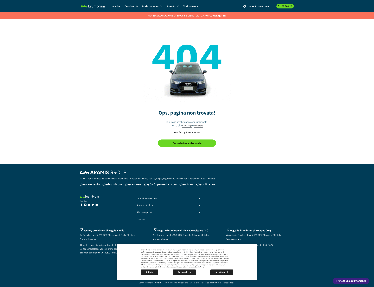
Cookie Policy (188, 252)
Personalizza (184, 272)
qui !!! (222, 15)
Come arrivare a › (88, 239)
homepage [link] (187, 125)
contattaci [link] (198, 125)
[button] (168, 198)
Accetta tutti (221, 272)
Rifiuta (149, 272)
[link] (95, 6)
